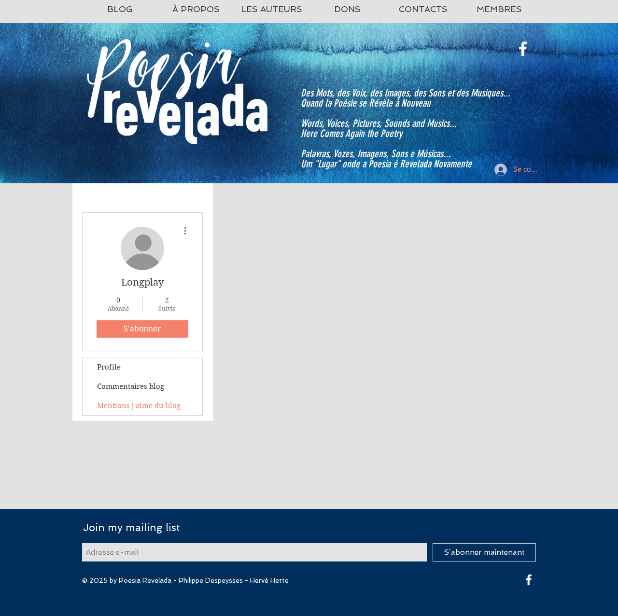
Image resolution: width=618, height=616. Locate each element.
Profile (109, 367)
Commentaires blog (130, 386)
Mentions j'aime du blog (139, 405)
